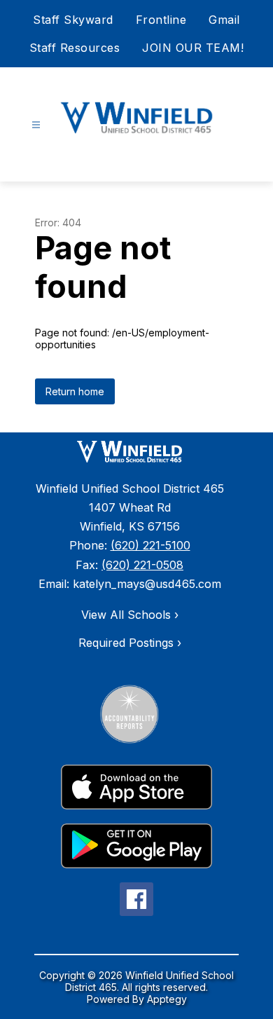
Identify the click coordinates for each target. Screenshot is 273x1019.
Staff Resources (74, 48)
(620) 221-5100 (150, 545)
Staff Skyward (73, 20)
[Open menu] (36, 125)
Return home (75, 391)
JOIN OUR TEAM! (193, 48)
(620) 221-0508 (142, 565)
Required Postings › (129, 643)
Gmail (224, 20)
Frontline (161, 20)
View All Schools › (129, 615)
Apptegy (167, 999)
